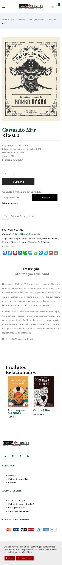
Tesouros (23, 242)
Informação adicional (31, 274)
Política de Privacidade (21, 552)
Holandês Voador (50, 238)
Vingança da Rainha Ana (39, 242)
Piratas (14, 242)
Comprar (18, 181)
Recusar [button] (9, 558)
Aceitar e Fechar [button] (25, 558)
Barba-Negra (14, 238)
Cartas (24, 238)
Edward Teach (34, 238)
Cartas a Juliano (42, 410)
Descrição (31, 269)
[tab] (31, 268)
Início (4, 19)
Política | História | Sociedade (31, 19)
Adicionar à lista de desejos (23, 216)
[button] (57, 6)
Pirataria (6, 242)
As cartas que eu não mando (17, 411)
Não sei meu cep (10, 203)
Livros (12, 19)
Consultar (45, 197)
